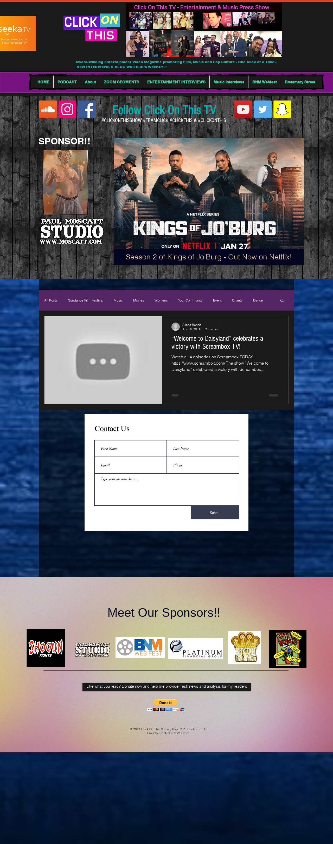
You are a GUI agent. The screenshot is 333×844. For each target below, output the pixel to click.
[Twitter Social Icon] (263, 109)
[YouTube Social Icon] (243, 109)
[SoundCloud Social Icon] (48, 109)
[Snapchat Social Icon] (282, 109)
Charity (237, 300)
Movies (138, 300)
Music (118, 300)
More (257, 300)
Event (217, 300)
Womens (161, 300)
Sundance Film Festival (85, 300)
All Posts (51, 300)
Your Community (190, 300)
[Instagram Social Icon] (67, 109)
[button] (282, 301)
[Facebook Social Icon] (87, 109)
